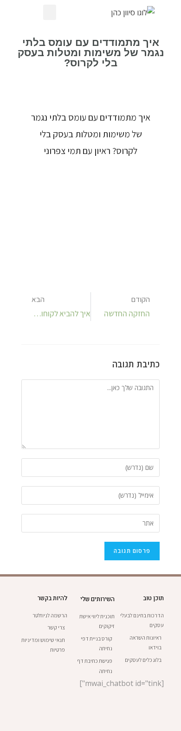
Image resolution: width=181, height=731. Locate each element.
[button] (49, 12)
